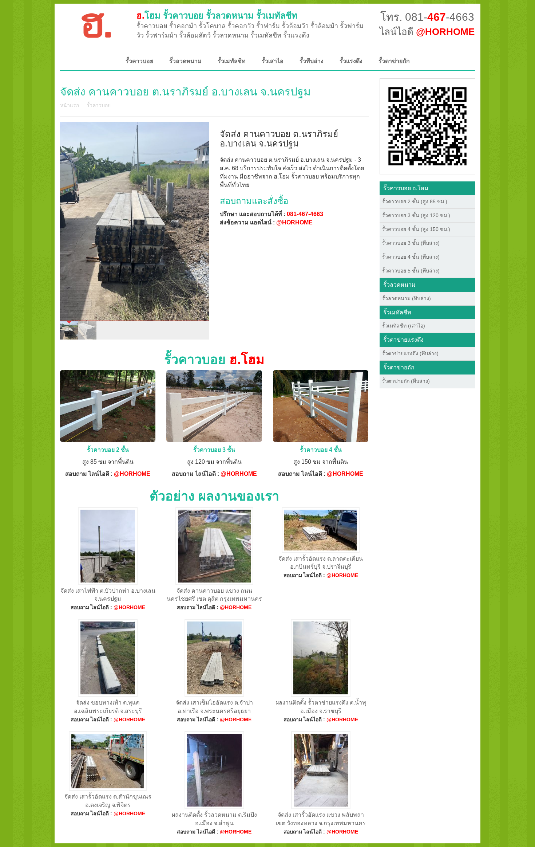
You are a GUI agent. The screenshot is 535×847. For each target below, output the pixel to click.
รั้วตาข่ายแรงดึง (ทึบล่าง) (410, 353)
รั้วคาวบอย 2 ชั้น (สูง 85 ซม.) (414, 201)
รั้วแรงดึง (351, 61)
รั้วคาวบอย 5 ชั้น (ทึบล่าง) (411, 271)
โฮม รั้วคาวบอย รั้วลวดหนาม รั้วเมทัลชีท (216, 15)
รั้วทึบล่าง (312, 61)
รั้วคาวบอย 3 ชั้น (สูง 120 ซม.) (416, 215)
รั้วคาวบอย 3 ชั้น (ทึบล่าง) (411, 243)
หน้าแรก (69, 105)
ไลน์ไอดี (427, 31)
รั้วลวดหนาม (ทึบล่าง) (406, 298)
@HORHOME (294, 222)
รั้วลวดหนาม (185, 61)
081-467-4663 (305, 214)
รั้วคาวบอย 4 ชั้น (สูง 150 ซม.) (416, 229)
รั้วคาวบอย (139, 61)
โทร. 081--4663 (427, 17)
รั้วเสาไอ (273, 61)
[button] (427, 126)
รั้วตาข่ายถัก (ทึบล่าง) (406, 381)
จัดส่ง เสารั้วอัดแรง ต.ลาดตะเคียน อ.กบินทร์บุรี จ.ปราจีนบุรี (320, 563)
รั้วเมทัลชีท (232, 61)
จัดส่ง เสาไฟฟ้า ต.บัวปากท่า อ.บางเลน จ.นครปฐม (107, 595)
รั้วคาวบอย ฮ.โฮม (405, 188)
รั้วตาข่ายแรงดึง (403, 340)
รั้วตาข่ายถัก (394, 61)
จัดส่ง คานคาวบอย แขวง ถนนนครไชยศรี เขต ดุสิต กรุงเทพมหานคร (214, 595)
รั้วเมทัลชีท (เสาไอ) (403, 326)
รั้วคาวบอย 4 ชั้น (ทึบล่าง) (411, 257)
